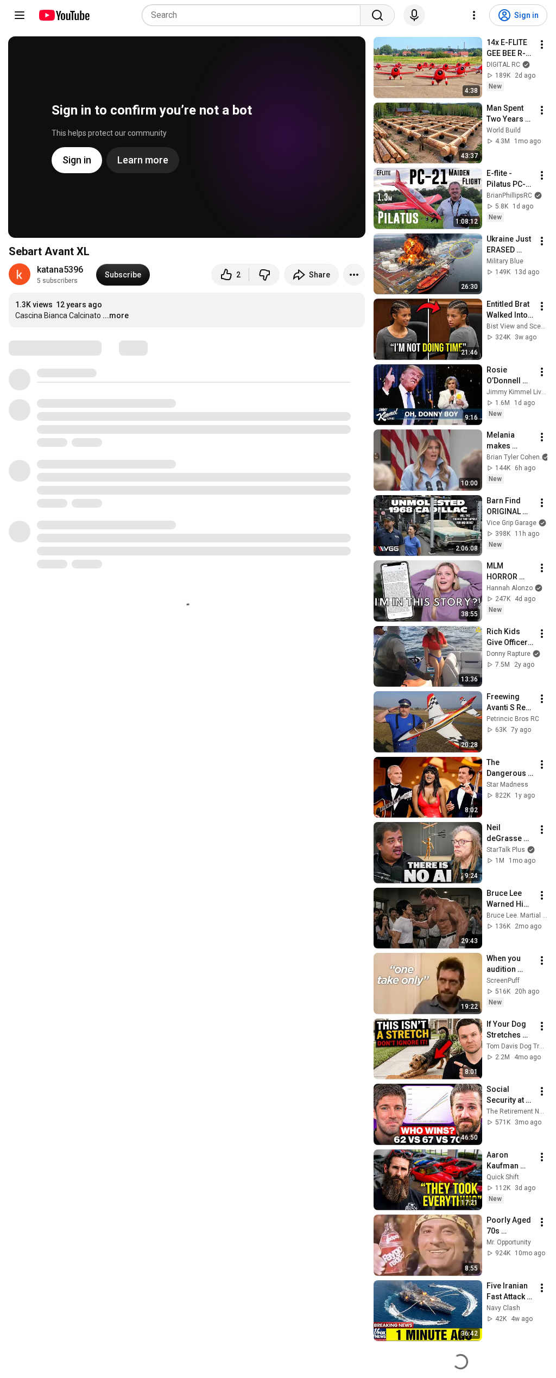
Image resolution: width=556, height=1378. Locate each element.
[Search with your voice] (414, 15)
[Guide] (19, 15)
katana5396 (60, 269)
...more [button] (116, 315)
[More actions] (354, 275)
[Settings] (474, 15)
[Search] (377, 15)
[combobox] (254, 15)
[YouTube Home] (63, 15)
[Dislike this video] (264, 275)
